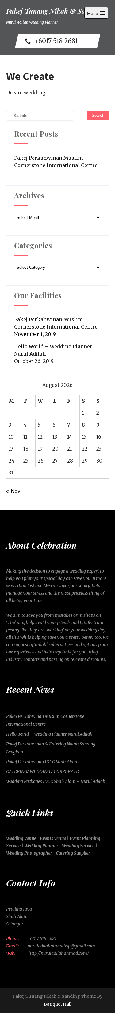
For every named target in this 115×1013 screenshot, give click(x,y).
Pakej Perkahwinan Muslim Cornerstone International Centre (56, 161)
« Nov (13, 491)
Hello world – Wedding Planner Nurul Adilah (53, 350)
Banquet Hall (57, 1004)
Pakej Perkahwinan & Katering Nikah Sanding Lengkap (50, 748)
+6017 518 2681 (56, 41)
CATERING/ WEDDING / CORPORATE (42, 771)
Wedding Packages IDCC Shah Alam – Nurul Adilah (55, 781)
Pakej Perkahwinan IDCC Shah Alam (41, 761)
